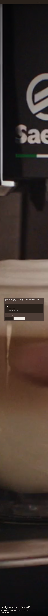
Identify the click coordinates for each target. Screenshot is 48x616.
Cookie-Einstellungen (9, 315)
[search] (37, 2)
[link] (3, 2)
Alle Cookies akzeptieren (19, 318)
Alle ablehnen (9, 318)
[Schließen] (43, 299)
